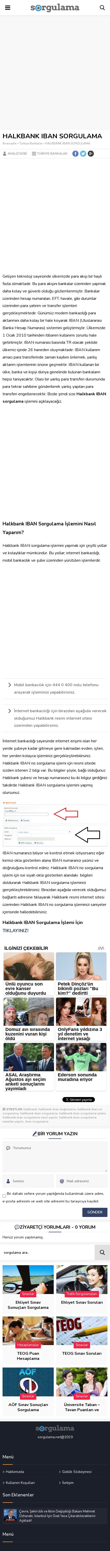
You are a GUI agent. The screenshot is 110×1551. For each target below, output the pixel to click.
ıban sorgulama (36, 1121)
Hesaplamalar (28, 1345)
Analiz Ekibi (17, 154)
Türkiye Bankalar (30, 143)
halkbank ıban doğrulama (57, 1109)
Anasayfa (9, 143)
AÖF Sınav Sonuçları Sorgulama (28, 1407)
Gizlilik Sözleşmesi (77, 1472)
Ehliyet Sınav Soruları (82, 1302)
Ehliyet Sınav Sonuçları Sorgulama (28, 1305)
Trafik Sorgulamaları (82, 1294)
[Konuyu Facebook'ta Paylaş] (75, 154)
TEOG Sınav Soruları (82, 1353)
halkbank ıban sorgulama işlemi (82, 1113)
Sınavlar (28, 1294)
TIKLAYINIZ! (15, 931)
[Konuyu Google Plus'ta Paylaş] (91, 154)
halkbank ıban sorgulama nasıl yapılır (30, 1117)
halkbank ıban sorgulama (39, 1113)
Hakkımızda (15, 1472)
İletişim (68, 1482)
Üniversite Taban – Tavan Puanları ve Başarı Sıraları (82, 1410)
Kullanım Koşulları (20, 1482)
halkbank (30, 1109)
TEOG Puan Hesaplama (28, 1356)
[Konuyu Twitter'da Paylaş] (83, 154)
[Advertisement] (55, 73)
